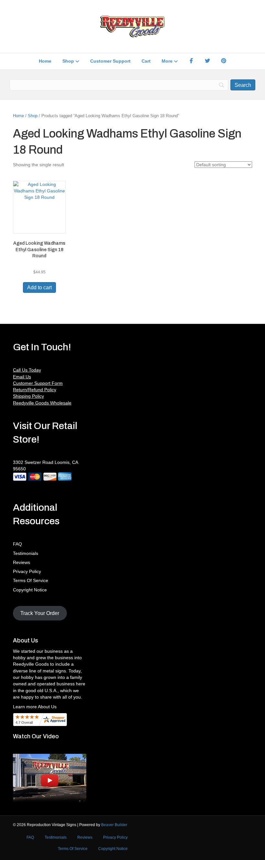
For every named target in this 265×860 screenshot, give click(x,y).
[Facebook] (191, 61)
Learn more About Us (35, 706)
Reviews (21, 562)
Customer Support (110, 61)
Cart (146, 61)
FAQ (17, 544)
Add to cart (39, 287)
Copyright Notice (30, 589)
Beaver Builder (114, 825)
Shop (68, 61)
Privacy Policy (27, 571)
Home (45, 61)
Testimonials (25, 553)
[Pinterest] (223, 61)
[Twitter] (207, 61)
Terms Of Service (30, 580)
